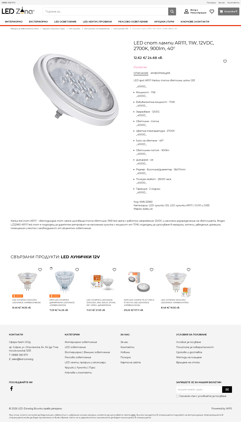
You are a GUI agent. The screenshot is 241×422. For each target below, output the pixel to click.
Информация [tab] (160, 73)
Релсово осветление (133, 21)
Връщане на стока (188, 362)
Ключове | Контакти (195, 21)
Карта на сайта (130, 362)
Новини (125, 352)
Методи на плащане (189, 357)
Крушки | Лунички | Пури (80, 367)
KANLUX (148, 209)
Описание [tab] (141, 73)
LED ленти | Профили (97, 21)
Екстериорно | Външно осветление (87, 352)
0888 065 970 (8, 2)
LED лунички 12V (159, 205)
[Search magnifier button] (172, 11)
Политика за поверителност (195, 347)
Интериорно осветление (81, 342)
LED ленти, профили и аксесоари (85, 362)
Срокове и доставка (189, 352)
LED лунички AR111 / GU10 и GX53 (190, 205)
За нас (222, 2)
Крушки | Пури (164, 21)
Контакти (233, 2)
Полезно (211, 2)
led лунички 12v (80, 256)
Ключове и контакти (78, 372)
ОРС (133, 415)
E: (10, 359)
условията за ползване (212, 396)
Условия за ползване (188, 342)
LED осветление (65, 21)
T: (10, 354)
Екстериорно (38, 21)
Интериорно (13, 21)
